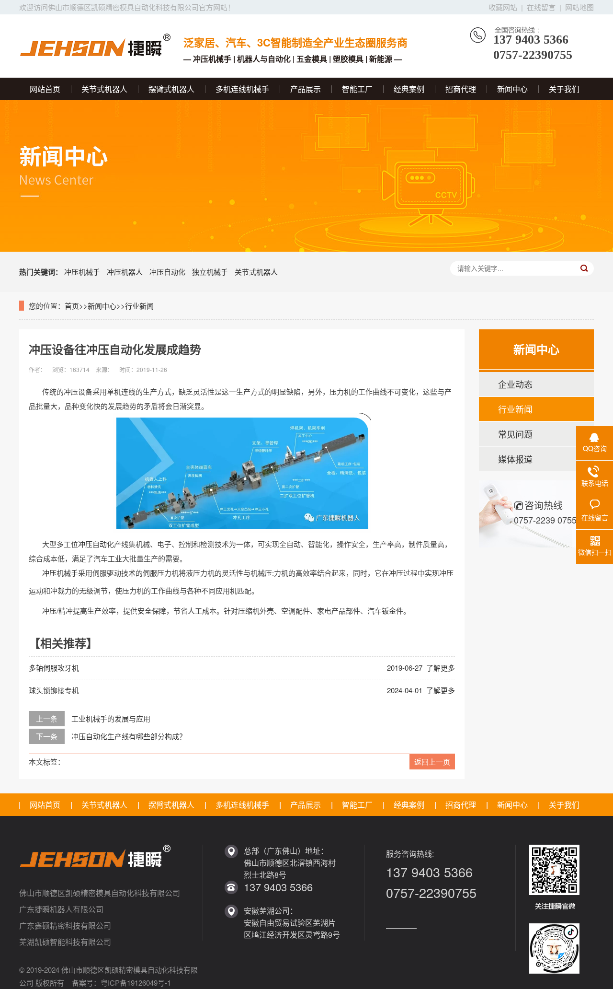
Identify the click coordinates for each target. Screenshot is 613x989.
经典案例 (409, 88)
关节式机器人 (104, 88)
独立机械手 (210, 272)
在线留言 (541, 7)
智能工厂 (357, 88)
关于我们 (564, 88)
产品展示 (305, 88)
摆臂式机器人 (171, 88)
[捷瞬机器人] (96, 43)
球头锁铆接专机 (54, 690)
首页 (72, 306)
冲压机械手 (82, 272)
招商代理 (460, 88)
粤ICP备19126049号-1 (136, 982)
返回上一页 (432, 761)
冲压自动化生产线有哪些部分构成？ (128, 736)
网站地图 (579, 7)
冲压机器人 (125, 272)
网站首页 (45, 88)
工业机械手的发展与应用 (110, 718)
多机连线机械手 (242, 88)
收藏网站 (502, 7)
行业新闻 (139, 306)
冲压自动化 (167, 272)
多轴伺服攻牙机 (54, 668)
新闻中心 (512, 88)
